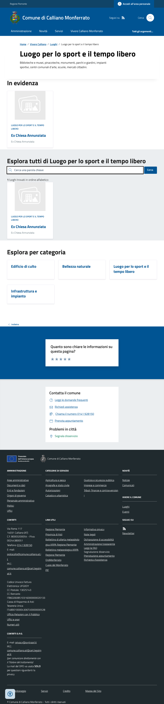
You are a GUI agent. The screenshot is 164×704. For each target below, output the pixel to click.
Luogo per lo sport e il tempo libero (27, 127)
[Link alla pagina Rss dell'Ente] (124, 529)
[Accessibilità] (10, 694)
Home (23, 44)
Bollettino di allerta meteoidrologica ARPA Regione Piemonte (62, 542)
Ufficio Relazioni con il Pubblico (23, 614)
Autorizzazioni (52, 490)
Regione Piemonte (18, 3)
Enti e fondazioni (16, 490)
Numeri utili (13, 624)
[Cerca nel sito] (149, 18)
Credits (66, 691)
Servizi (59, 31)
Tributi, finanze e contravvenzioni (101, 492)
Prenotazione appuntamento (99, 556)
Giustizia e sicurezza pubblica (99, 480)
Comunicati (128, 485)
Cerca (150, 170)
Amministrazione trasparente (99, 544)
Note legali (89, 534)
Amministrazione (21, 31)
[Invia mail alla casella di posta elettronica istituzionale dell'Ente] (24, 557)
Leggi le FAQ (90, 548)
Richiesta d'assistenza (95, 560)
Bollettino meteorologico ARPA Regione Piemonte (61, 552)
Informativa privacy (94, 529)
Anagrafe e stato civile (57, 485)
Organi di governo (16, 495)
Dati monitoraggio (16, 691)
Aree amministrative (18, 480)
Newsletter (128, 533)
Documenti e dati (16, 485)
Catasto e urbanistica (56, 495)
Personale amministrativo (20, 500)
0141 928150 (24, 545)
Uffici (9, 511)
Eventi (125, 512)
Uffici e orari (13, 619)
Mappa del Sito (93, 691)
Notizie (126, 480)
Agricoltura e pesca (55, 480)
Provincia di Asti (53, 534)
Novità (43, 31)
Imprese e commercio (95, 485)
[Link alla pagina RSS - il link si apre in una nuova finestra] (123, 18)
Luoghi (53, 44)
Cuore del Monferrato (56, 565)
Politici (10, 506)
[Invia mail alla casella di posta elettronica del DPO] (26, 642)
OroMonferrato (53, 560)
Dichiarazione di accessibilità (99, 539)
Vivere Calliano (38, 44)
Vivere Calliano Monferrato (87, 31)
